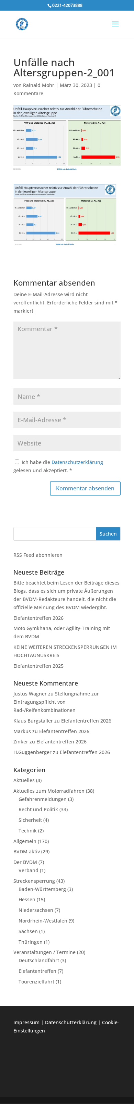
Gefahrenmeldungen (43, 799)
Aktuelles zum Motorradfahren (49, 791)
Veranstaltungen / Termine (44, 952)
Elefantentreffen (37, 971)
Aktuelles (24, 780)
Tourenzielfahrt (36, 981)
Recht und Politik (38, 809)
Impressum (26, 1022)
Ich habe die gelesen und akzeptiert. (58, 466)
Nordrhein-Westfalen (43, 920)
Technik (28, 830)
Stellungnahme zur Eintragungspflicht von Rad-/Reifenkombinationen (56, 701)
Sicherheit (30, 820)
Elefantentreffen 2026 (38, 618)
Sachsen (28, 931)
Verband (28, 870)
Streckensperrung (34, 881)
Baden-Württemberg (42, 889)
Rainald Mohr (38, 85)
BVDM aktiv (26, 851)
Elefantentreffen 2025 (38, 666)
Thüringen (31, 942)
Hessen (27, 899)
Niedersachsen (36, 910)
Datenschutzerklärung (77, 462)
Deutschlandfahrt (39, 960)
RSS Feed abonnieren (38, 555)
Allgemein (24, 841)
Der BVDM (25, 862)
